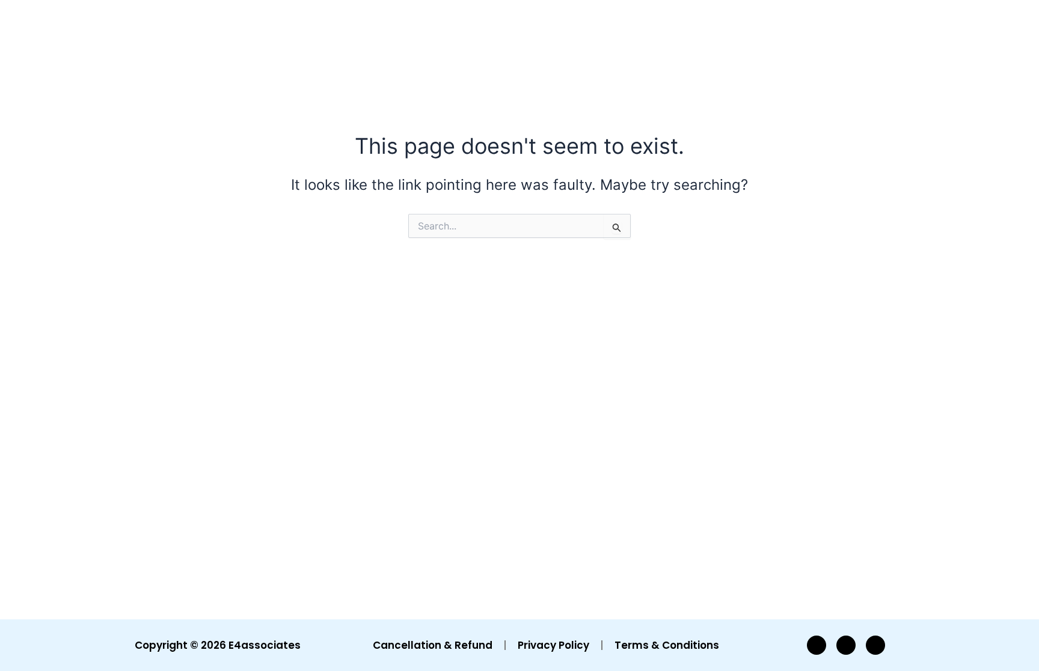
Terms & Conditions (667, 645)
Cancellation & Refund (432, 645)
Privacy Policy (553, 645)
